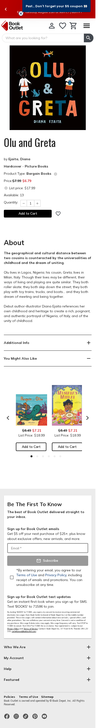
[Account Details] (51, 25)
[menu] (86, 25)
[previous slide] (6, 9)
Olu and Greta (30, 142)
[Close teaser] (21, 13)
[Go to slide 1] (31, 456)
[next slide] (86, 418)
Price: (17, 181)
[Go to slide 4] (49, 456)
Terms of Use (28, 697)
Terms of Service (31, 628)
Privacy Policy (13, 628)
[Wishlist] (62, 25)
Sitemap (47, 697)
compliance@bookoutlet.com (24, 631)
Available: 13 (14, 195)
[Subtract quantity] (23, 203)
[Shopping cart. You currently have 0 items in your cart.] (73, 25)
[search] (88, 38)
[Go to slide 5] (55, 456)
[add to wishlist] (58, 213)
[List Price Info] (6, 188)
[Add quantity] (37, 203)
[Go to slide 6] (60, 456)
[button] (56, 6)
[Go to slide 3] (43, 456)
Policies (10, 697)
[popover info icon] (55, 174)
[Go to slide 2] (37, 456)
